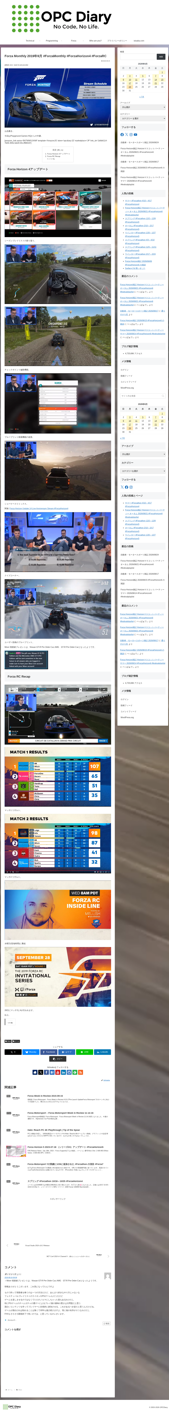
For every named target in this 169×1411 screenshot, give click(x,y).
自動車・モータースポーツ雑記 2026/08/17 (140, 162)
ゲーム (17, 1041)
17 (130, 83)
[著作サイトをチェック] (35, 1072)
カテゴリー (125, 114)
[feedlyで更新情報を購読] (74, 1072)
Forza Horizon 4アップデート (58, 154)
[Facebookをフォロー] (46, 1072)
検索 (122, 52)
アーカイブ (125, 103)
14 (156, 80)
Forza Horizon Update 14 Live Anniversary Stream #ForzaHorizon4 (39, 508)
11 (136, 80)
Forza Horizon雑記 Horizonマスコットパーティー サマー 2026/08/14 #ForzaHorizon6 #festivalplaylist (142, 181)
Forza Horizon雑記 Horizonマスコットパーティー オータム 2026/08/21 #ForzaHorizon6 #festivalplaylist (142, 152)
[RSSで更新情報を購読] (80, 1072)
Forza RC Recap (53, 156)
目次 (55, 150)
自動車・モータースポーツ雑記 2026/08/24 (140, 142)
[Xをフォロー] (40, 1072)
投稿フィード (127, 376)
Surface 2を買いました (135, 268)
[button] (57, 1059)
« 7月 (141, 97)
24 (130, 87)
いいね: (52, 159)
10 (130, 80)
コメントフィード (128, 382)
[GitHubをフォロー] (69, 1072)
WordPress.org (127, 388)
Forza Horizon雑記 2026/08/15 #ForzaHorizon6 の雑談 (143, 169)
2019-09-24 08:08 (11, 1277)
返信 (107, 1323)
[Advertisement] (58, 1218)
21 (156, 83)
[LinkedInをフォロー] (63, 1072)
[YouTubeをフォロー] (57, 1072)
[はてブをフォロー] (52, 1072)
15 (162, 80)
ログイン (125, 370)
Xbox (9, 1041)
